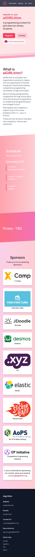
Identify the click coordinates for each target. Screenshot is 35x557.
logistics (20, 3)
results (5, 541)
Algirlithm (7, 496)
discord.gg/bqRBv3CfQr (11, 532)
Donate (22, 35)
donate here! (7, 514)
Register (9, 35)
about (30, 3)
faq (26, 3)
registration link (8, 505)
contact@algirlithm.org (17, 476)
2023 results (13, 3)
